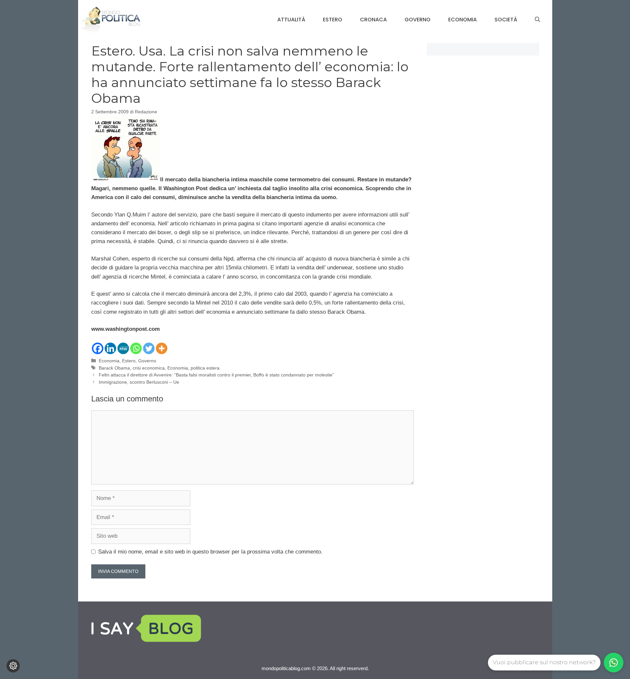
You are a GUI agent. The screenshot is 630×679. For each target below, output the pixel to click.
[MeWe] (123, 348)
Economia (462, 19)
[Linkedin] (110, 348)
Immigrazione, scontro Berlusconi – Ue (139, 382)
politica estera (205, 368)
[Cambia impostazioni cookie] (13, 665)
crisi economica (149, 368)
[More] (161, 348)
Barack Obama (114, 368)
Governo (417, 19)
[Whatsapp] (136, 348)
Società (505, 19)
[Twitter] (149, 348)
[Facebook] (97, 348)
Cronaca (373, 19)
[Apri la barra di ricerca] (537, 19)
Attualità (291, 19)
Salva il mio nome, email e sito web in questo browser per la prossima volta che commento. (210, 552)
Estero (332, 19)
